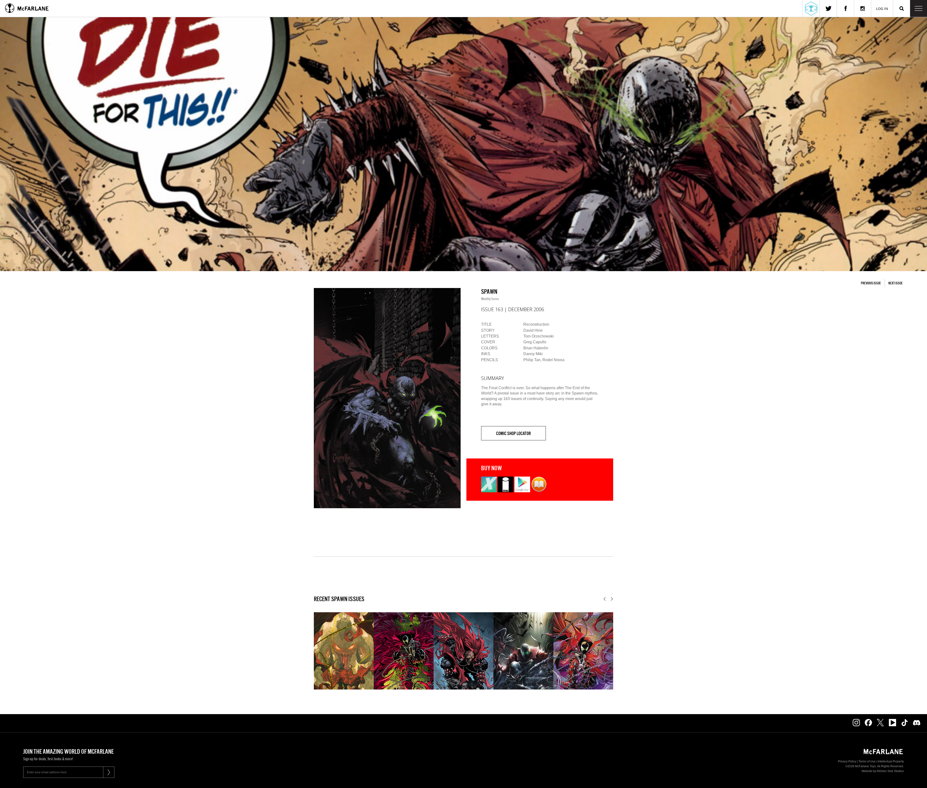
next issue (895, 283)
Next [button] (612, 599)
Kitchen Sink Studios (890, 771)
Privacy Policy (847, 761)
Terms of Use (867, 761)
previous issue (871, 283)
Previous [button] (604, 599)
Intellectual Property (891, 761)
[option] (387, 398)
